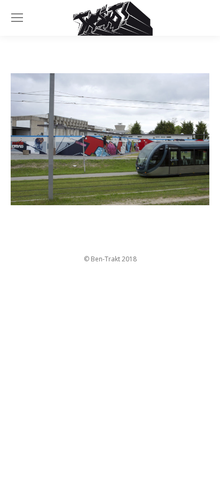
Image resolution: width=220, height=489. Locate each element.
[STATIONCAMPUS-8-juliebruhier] (110, 139)
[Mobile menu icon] (17, 17)
